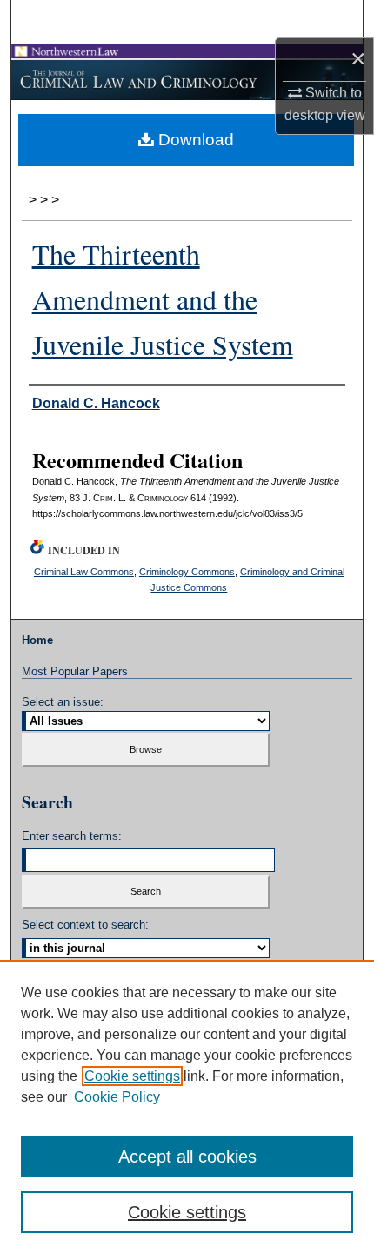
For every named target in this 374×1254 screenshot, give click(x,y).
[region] (187, 1107)
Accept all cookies (187, 1156)
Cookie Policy (117, 1097)
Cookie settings (132, 1076)
